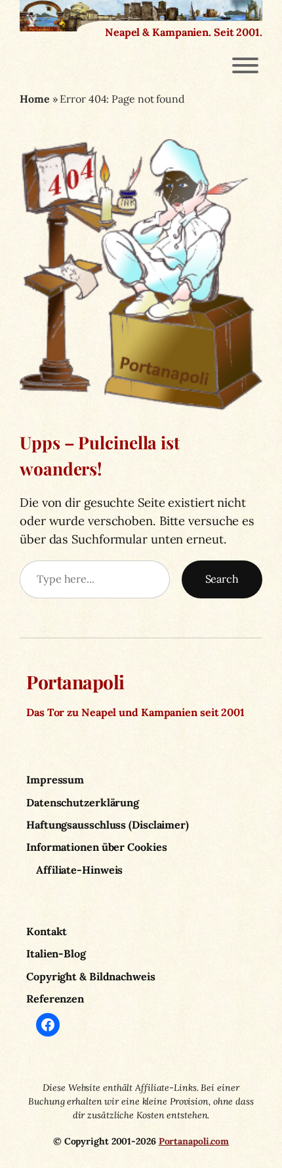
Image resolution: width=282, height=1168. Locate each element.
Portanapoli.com (194, 1141)
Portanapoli (75, 681)
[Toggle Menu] (245, 65)
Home (35, 98)
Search (222, 578)
